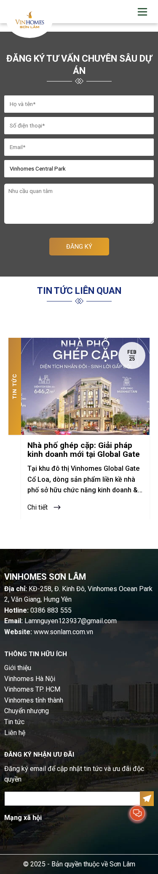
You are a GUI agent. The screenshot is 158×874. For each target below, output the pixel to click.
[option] (79, 428)
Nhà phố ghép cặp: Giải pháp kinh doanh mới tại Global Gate (83, 450)
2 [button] (85, 533)
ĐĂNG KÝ (79, 246)
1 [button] (71, 533)
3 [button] (99, 533)
